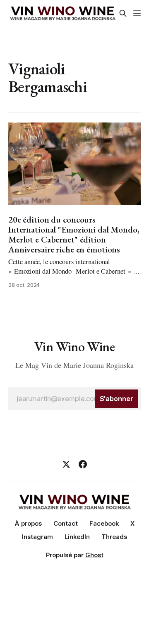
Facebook (104, 523)
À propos (28, 523)
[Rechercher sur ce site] (123, 13)
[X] (66, 464)
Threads (114, 537)
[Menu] (137, 13)
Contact (65, 523)
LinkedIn (77, 537)
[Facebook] (83, 464)
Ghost (94, 555)
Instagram (37, 537)
